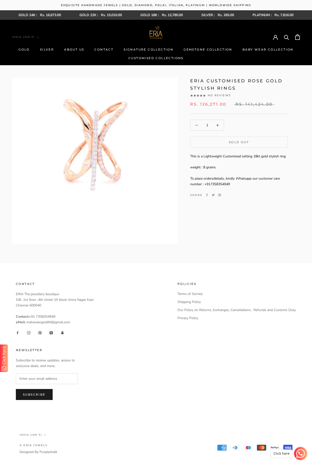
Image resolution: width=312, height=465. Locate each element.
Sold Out (239, 142)
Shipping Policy (189, 302)
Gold (24, 49)
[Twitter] (213, 195)
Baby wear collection (268, 49)
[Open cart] (297, 37)
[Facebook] (206, 195)
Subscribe (34, 394)
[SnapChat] (62, 332)
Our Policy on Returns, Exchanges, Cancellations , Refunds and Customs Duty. (236, 310)
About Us (74, 49)
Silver (47, 49)
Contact (103, 49)
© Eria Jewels (34, 445)
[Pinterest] (219, 195)
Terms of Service (190, 294)
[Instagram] (28, 332)
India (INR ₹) (23, 37)
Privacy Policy (187, 318)
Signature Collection (148, 49)
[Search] (286, 37)
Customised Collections (156, 58)
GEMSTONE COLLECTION (208, 49)
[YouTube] (51, 332)
